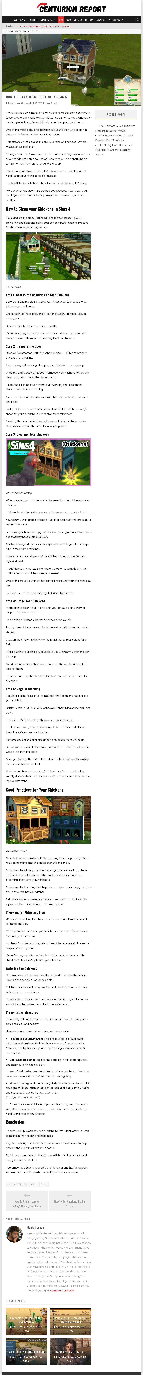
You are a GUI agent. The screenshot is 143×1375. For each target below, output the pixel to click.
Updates (78, 19)
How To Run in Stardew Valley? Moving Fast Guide (27, 1203)
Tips (61, 19)
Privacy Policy (116, 19)
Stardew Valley (48, 19)
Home (8, 31)
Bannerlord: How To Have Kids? (71, 1352)
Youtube (15, 286)
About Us (101, 19)
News (68, 19)
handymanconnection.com (23, 1097)
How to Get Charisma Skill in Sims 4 (69, 1203)
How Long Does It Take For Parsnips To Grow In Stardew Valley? (113, 149)
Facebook (56, 1290)
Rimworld (33, 19)
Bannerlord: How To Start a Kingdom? (26, 1352)
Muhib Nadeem (14, 103)
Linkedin (69, 1290)
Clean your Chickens (17, 1184)
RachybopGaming (21, 492)
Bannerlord (19, 19)
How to (33, 1184)
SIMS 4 (44, 1184)
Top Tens (89, 19)
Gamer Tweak (18, 850)
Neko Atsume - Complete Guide (32, 26)
